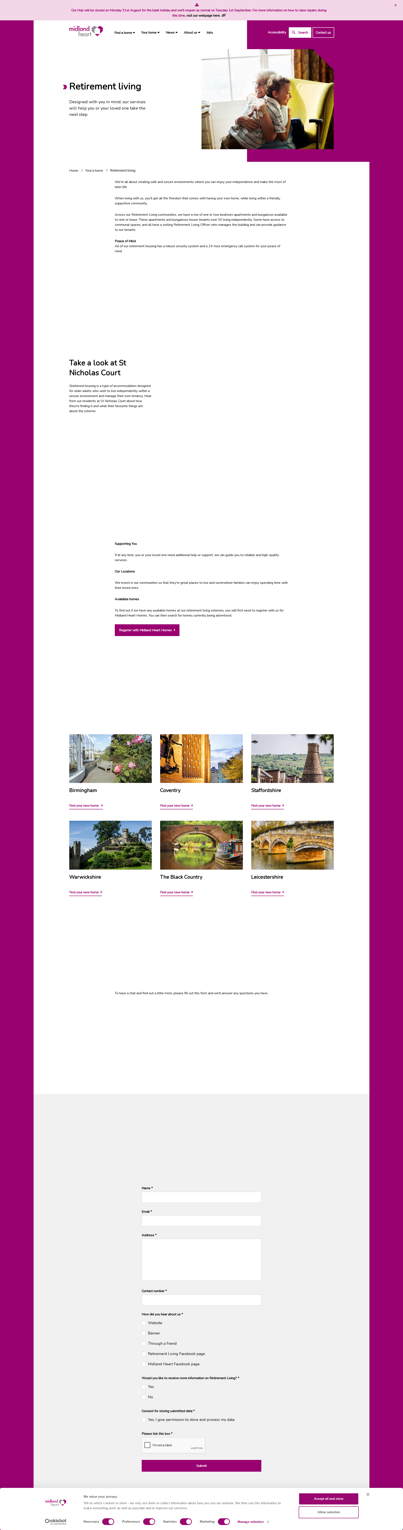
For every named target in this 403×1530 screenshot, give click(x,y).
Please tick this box (157, 1433)
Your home (149, 32)
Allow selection (329, 1512)
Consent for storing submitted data (168, 1411)
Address (149, 1235)
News (170, 32)
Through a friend (162, 1343)
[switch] (149, 1521)
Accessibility (277, 32)
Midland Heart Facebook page (174, 1364)
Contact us (323, 32)
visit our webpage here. (203, 15)
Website (155, 1322)
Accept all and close (328, 1498)
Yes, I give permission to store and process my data (191, 1419)
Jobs (210, 32)
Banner (154, 1333)
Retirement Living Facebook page (176, 1353)
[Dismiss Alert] (395, 5)
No (150, 1396)
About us (191, 32)
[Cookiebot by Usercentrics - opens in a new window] (55, 1522)
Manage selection (251, 1521)
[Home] (86, 31)
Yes (151, 1386)
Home (73, 170)
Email (147, 1211)
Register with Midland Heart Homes (145, 630)
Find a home (123, 32)
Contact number (154, 1291)
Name (147, 1188)
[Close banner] (367, 1494)
